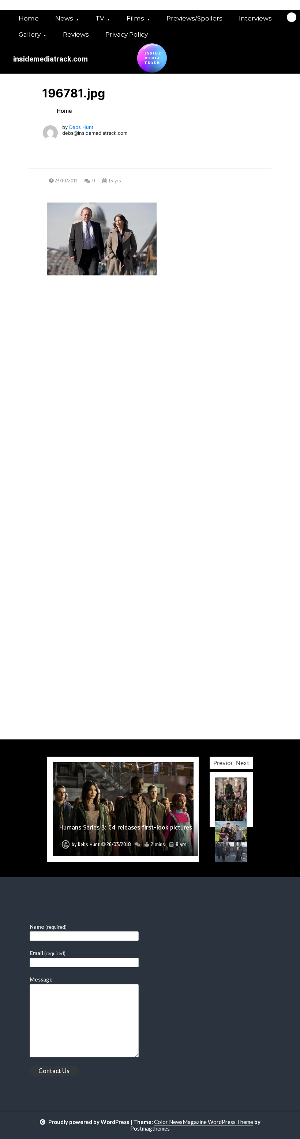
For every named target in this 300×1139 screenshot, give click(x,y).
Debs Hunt (81, 127)
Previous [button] (225, 763)
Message (41, 979)
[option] (123, 809)
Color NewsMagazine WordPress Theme (203, 1121)
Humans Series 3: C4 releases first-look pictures (125, 827)
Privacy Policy (126, 34)
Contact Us (54, 1071)
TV (99, 18)
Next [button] (242, 763)
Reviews (76, 34)
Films (135, 18)
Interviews (255, 18)
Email (47, 953)
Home (29, 18)
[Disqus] (150, 456)
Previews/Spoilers (194, 18)
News (64, 18)
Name (48, 926)
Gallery (30, 34)
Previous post (64, 341)
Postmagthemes (150, 1128)
